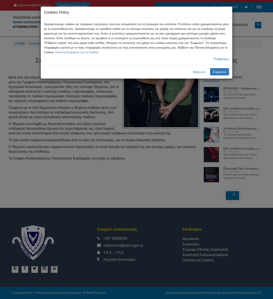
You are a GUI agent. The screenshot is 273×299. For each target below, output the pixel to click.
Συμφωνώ (219, 71)
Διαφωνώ (199, 71)
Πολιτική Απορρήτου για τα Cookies (77, 52)
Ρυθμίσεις (221, 59)
